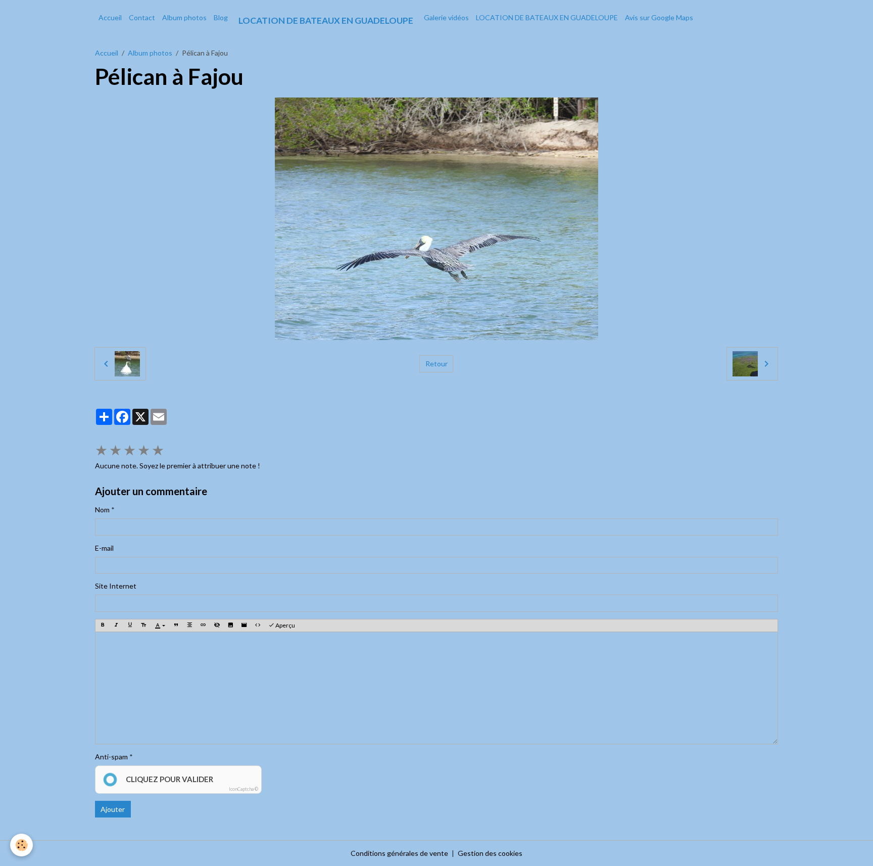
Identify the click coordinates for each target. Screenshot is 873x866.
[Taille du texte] (143, 625)
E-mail (104, 548)
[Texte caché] (217, 625)
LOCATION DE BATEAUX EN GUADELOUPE (547, 17)
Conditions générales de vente (399, 853)
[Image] (230, 625)
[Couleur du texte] (160, 625)
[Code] (258, 625)
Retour (436, 363)
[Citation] (176, 625)
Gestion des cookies (490, 853)
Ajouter (113, 809)
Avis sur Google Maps (659, 17)
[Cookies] (21, 845)
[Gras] (102, 625)
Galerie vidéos (446, 17)
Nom (102, 509)
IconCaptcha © (243, 789)
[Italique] (116, 625)
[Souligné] (130, 625)
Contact (142, 17)
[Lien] (203, 625)
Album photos (184, 17)
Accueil (110, 17)
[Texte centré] (189, 625)
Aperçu (284, 625)
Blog (221, 17)
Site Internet (115, 586)
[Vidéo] (244, 625)
